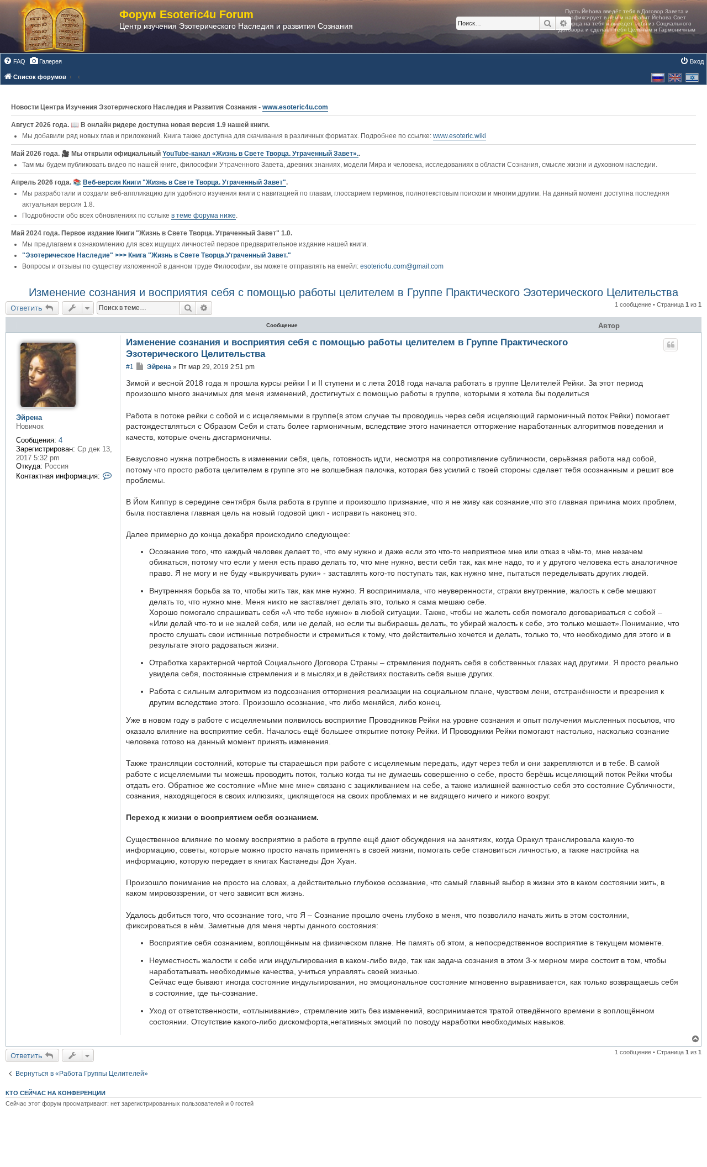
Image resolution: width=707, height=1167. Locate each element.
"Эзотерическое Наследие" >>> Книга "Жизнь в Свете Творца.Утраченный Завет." (156, 255)
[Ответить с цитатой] (670, 344)
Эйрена (29, 417)
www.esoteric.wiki (459, 136)
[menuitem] (14, 61)
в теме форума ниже (203, 215)
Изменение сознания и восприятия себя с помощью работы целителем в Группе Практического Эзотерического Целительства (353, 292)
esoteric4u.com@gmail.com (402, 266)
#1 (130, 367)
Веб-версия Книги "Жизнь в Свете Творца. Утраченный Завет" (184, 182)
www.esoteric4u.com (295, 107)
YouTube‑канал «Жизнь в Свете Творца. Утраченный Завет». (260, 153)
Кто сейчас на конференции (55, 1093)
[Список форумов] (65, 26)
